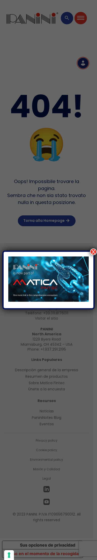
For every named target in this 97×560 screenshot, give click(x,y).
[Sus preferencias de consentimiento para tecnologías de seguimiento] (9, 555)
